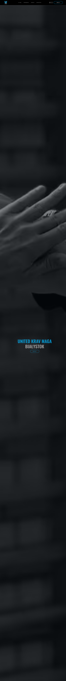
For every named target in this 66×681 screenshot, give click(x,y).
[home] (5, 2)
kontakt (35, 351)
